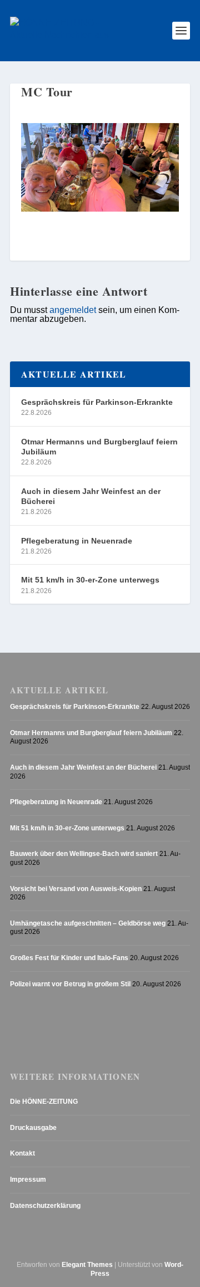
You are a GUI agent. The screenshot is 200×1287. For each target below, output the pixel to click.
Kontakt (22, 1153)
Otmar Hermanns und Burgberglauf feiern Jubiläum (99, 446)
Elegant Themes (87, 1265)
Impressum (28, 1179)
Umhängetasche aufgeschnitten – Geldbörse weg (88, 923)
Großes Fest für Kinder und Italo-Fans (69, 958)
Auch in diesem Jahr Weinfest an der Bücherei (91, 496)
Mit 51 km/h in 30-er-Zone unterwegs (90, 579)
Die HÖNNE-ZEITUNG (44, 1101)
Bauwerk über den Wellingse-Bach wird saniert (84, 854)
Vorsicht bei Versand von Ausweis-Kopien (76, 889)
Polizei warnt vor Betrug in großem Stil (70, 984)
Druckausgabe (33, 1128)
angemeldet (72, 310)
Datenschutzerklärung (45, 1206)
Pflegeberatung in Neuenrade (76, 540)
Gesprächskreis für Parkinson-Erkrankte (97, 402)
